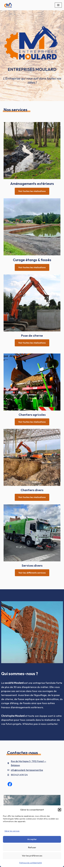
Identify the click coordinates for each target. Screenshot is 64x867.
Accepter (32, 839)
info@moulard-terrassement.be (27, 770)
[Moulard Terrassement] (7, 5)
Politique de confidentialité (30, 863)
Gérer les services (11, 831)
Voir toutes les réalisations (32, 191)
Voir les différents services (32, 572)
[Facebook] (10, 784)
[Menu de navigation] (58, 5)
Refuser (32, 847)
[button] (59, 809)
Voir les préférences (32, 855)
